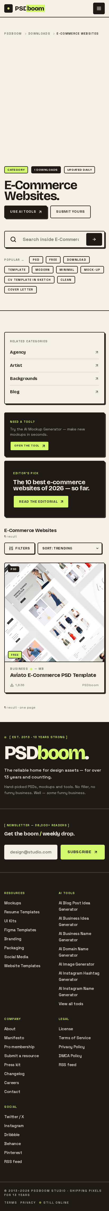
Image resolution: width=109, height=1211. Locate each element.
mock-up (92, 270)
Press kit (12, 1064)
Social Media (16, 956)
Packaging (14, 947)
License (66, 1028)
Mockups (12, 902)
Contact (12, 1091)
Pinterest (13, 1152)
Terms (10, 1202)
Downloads (39, 33)
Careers (11, 1082)
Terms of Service (74, 1037)
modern (42, 270)
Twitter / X (14, 1116)
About (10, 1028)
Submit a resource (21, 1055)
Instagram (14, 1125)
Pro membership (19, 1046)
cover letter (20, 289)
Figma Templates (20, 929)
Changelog (14, 1073)
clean (66, 280)
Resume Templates (21, 911)
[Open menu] (99, 8)
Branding (12, 938)
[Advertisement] (54, 101)
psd (36, 260)
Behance (12, 1143)
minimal (67, 270)
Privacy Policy (72, 1046)
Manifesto (14, 1037)
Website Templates (22, 965)
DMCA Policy (70, 1055)
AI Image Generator (76, 964)
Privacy (28, 1202)
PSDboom (13, 33)
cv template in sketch (29, 280)
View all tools (71, 1003)
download (77, 260)
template (17, 270)
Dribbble (12, 1134)
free (53, 260)
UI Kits (10, 920)
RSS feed (67, 1064)
